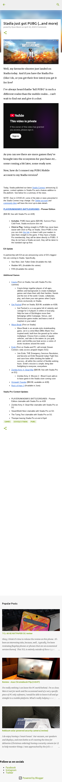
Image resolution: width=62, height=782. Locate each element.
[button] (5, 33)
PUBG (33, 422)
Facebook (11, 767)
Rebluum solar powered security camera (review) (25, 731)
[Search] (58, 4)
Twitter (9, 772)
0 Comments (41, 27)
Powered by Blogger (32, 778)
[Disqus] (31, 476)
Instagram (11, 770)
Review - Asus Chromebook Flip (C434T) (21, 682)
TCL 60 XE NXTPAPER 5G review (17, 633)
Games (7, 422)
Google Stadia (20, 422)
